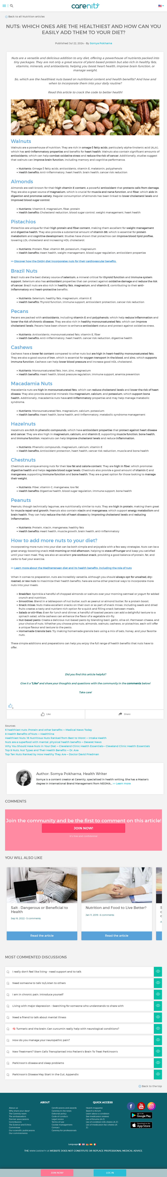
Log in (110, 1172)
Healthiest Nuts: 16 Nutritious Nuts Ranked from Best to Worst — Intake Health (55, 738)
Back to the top (151, 1086)
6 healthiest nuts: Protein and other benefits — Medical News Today (48, 729)
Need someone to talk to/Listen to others (39, 983)
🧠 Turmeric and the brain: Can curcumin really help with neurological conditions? (65, 1028)
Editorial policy (59, 1113)
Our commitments (18, 1133)
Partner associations (19, 1119)
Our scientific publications (22, 1130)
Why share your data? (19, 1111)
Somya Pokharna (101, 43)
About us (13, 1108)
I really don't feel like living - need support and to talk (46, 971)
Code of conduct (60, 1116)
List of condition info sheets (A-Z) (102, 1122)
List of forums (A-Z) (95, 1119)
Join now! (83, 828)
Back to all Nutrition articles (26, 16)
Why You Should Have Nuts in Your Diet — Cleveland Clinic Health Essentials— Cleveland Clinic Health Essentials (77, 746)
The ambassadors (17, 1116)
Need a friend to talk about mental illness (39, 1017)
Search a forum (93, 1111)
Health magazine (94, 1108)
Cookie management (62, 1124)
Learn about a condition (97, 1113)
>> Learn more (122, 783)
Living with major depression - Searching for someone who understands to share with (68, 1005)
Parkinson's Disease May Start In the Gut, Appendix (45, 1074)
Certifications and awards (64, 1108)
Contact (56, 1127)
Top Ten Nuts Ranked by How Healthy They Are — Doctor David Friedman (52, 754)
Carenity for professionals (64, 1130)
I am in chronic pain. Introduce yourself (37, 994)
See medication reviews (97, 1116)
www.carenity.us (39, 1151)
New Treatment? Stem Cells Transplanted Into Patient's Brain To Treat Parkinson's (65, 1051)
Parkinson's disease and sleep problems (38, 1063)
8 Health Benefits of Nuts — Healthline (29, 734)
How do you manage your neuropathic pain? (41, 1040)
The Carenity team (18, 1113)
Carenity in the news (61, 1111)
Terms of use (58, 1122)
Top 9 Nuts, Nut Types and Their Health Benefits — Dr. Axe (41, 750)
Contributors (15, 1122)
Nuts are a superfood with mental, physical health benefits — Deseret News (53, 742)
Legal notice (58, 1119)
